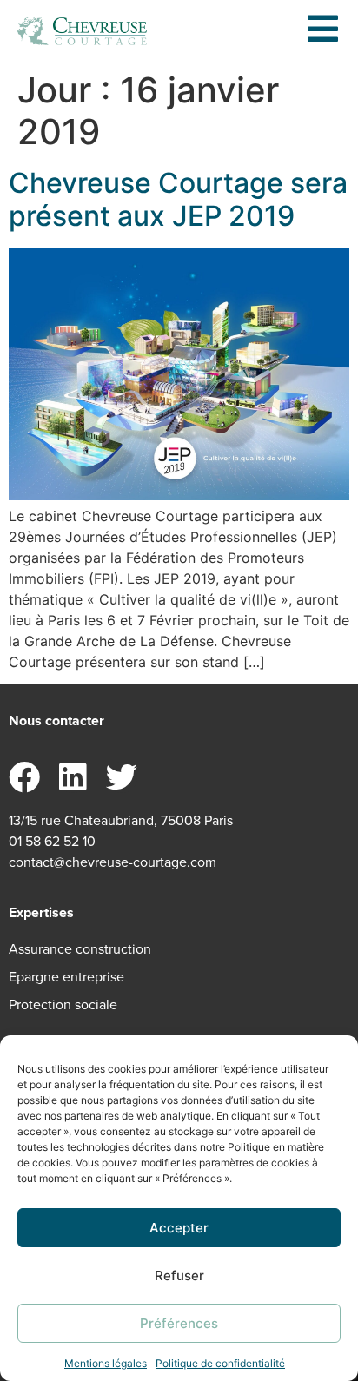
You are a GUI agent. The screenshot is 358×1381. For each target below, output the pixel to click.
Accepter (179, 1227)
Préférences (179, 1323)
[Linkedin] (73, 777)
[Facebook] (24, 777)
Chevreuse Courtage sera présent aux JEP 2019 (178, 199)
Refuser (179, 1275)
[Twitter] (121, 777)
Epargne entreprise (66, 977)
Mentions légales (105, 1363)
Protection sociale (63, 1004)
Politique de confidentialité (220, 1363)
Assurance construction (80, 949)
